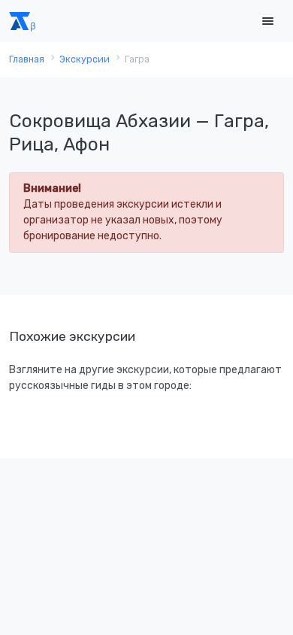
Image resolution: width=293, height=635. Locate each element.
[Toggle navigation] (267, 21)
